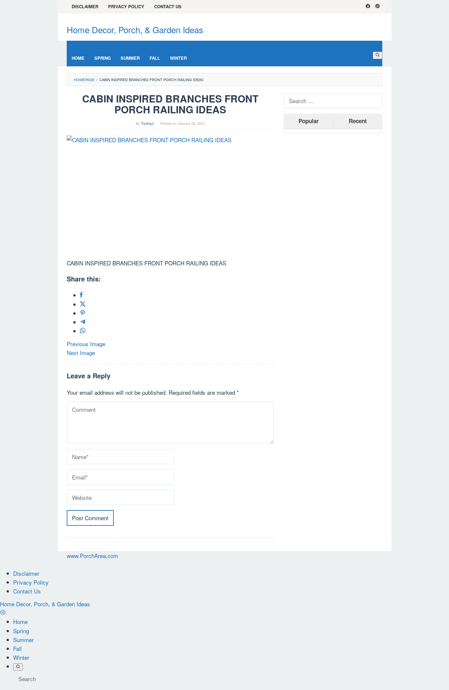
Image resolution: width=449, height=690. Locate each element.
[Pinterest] (377, 6)
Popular (308, 121)
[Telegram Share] (82, 322)
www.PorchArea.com (92, 555)
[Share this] (81, 295)
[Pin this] (82, 313)
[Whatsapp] (82, 331)
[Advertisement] (333, 238)
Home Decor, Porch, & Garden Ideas (135, 29)
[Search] (377, 55)
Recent (358, 121)
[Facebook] (368, 6)
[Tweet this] (82, 304)
